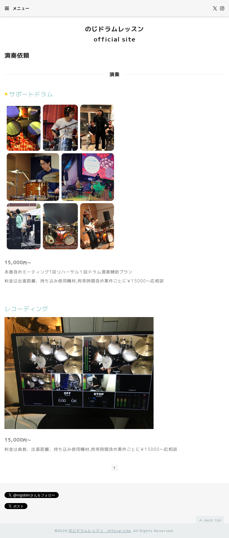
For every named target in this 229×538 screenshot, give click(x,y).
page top (212, 520)
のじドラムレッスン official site (100, 530)
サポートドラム (31, 94)
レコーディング (26, 309)
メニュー (20, 8)
